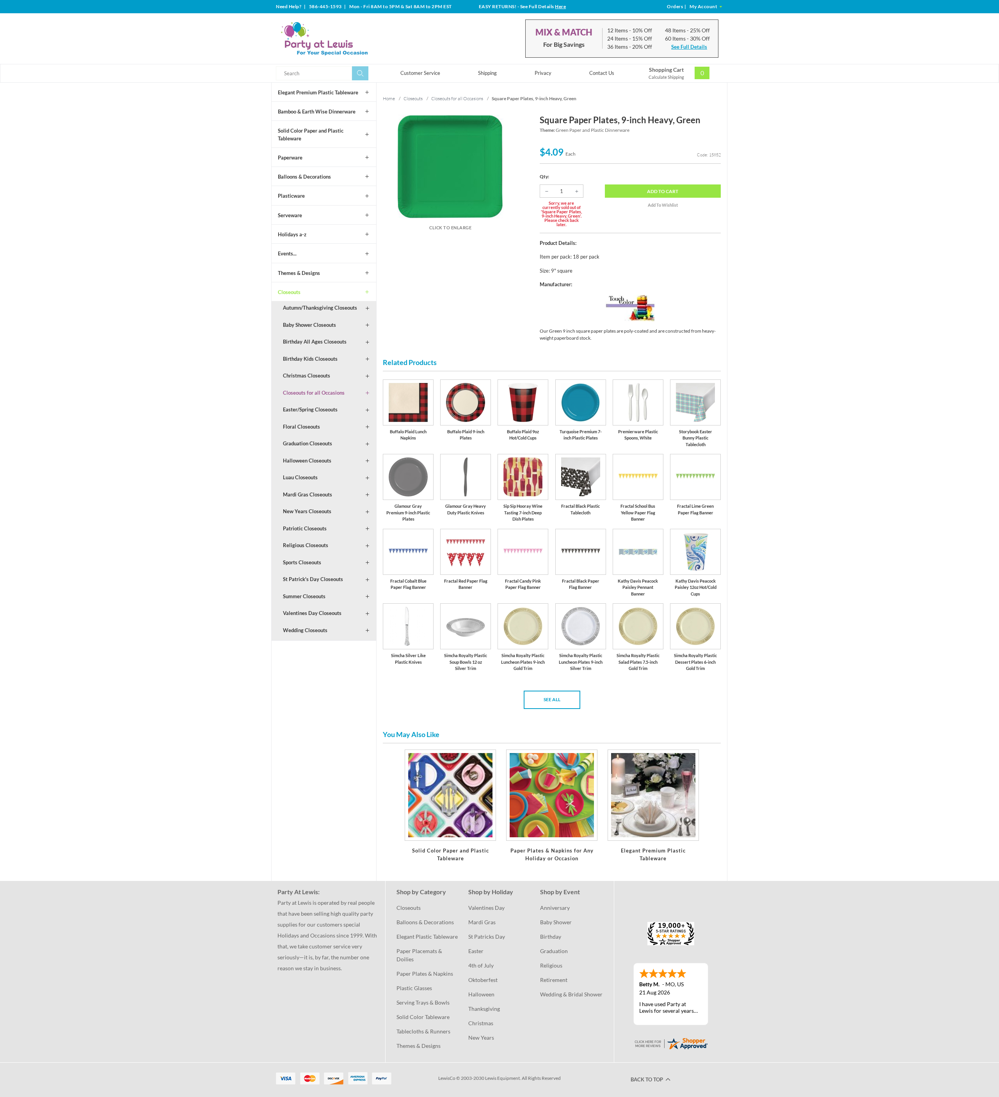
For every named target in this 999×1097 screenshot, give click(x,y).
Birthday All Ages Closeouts (315, 341)
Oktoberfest (483, 979)
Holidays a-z (292, 234)
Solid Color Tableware (423, 1017)
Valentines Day (486, 907)
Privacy (543, 73)
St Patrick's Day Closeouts (313, 579)
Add (662, 191)
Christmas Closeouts (306, 375)
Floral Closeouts (301, 427)
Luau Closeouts (300, 477)
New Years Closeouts (307, 511)
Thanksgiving (484, 1008)
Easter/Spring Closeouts (310, 409)
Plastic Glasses (414, 988)
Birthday (550, 936)
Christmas (480, 1023)
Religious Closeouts (305, 545)
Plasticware (291, 196)
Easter (476, 951)
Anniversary (555, 907)
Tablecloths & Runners (423, 1031)
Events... (287, 253)
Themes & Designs (299, 273)
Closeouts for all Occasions (314, 393)
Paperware (290, 157)
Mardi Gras (482, 922)
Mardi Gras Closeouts (307, 494)
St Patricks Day (486, 936)
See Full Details (689, 47)
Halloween (481, 994)
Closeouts (289, 292)
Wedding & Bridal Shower (571, 994)
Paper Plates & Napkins (424, 973)
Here (560, 6)
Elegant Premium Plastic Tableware (318, 92)
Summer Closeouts (304, 596)
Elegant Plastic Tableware (427, 936)
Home (389, 98)
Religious (551, 965)
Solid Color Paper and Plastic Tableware (310, 135)
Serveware (290, 215)
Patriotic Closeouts (305, 528)
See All (552, 699)
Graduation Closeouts (307, 443)
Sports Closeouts (302, 562)
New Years (481, 1037)
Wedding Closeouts (305, 630)
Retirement (553, 979)
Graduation (554, 951)
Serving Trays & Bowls (423, 1002)
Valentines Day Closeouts (312, 613)
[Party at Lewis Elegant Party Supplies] (343, 38)
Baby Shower (556, 922)
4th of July (481, 965)
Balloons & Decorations (304, 177)
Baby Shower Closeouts (309, 325)
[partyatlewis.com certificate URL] (670, 1043)
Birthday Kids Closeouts (310, 359)
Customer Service (420, 73)
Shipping (487, 73)
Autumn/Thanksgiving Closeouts (320, 308)
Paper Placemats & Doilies (419, 955)
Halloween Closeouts (307, 460)
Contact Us (601, 73)
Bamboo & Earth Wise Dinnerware (317, 111)
